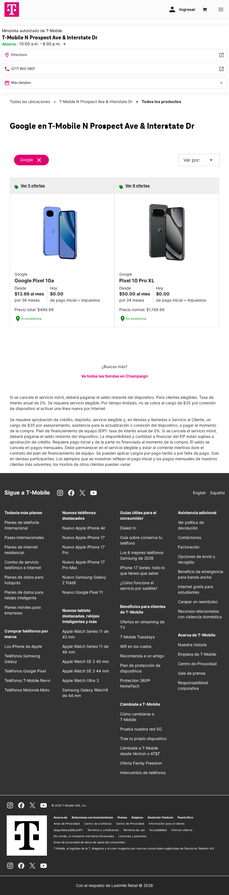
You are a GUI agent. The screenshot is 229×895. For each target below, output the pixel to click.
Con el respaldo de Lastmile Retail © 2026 (114, 885)
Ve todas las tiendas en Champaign (114, 376)
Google (26, 159)
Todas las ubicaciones (30, 101)
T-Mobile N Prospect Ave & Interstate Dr (95, 101)
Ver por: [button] (198, 160)
